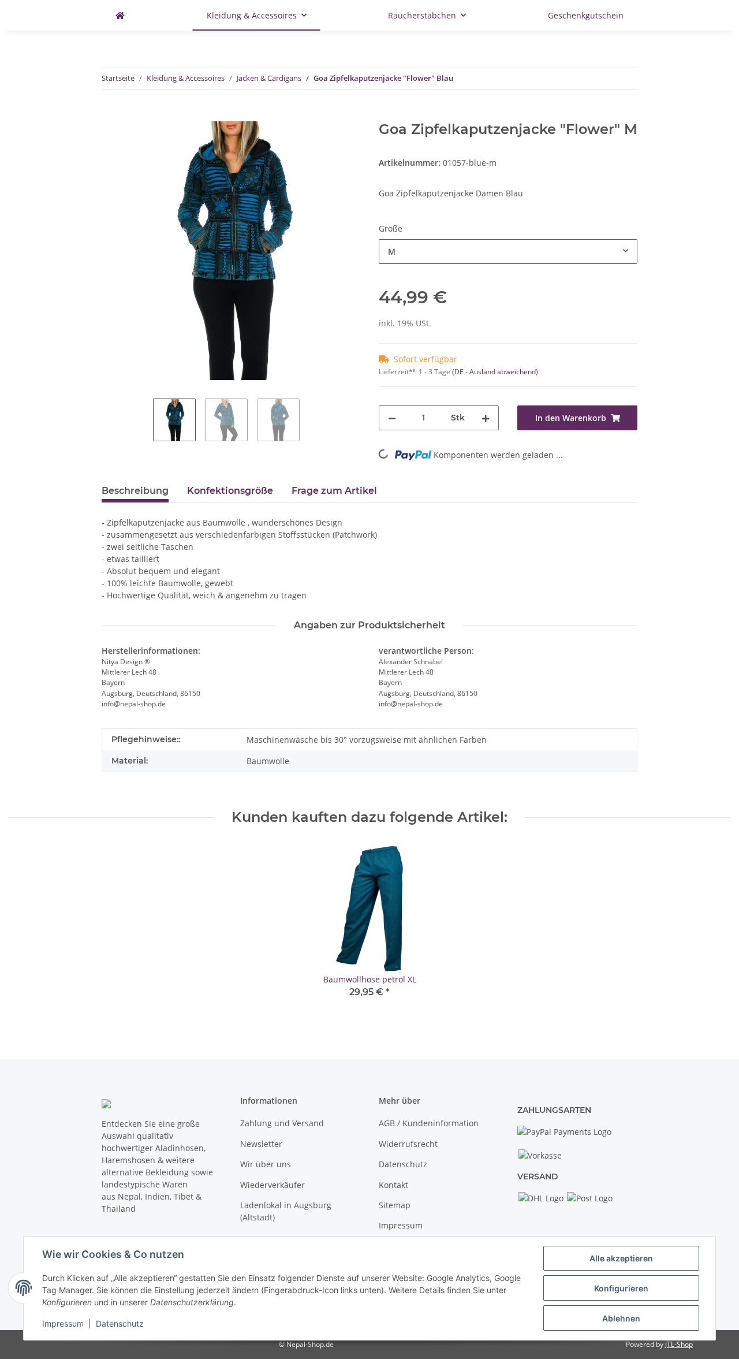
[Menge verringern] (392, 418)
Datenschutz (403, 1164)
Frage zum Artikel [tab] (334, 490)
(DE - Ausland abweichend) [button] (495, 372)
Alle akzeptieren (621, 1258)
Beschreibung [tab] (135, 490)
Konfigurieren (621, 1288)
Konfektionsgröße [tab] (230, 490)
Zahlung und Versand (282, 1123)
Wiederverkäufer (272, 1184)
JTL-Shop (679, 1344)
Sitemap (394, 1205)
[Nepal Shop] (120, 15)
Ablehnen (621, 1318)
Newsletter (261, 1143)
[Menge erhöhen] (485, 418)
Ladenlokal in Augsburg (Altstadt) (285, 1211)
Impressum (401, 1225)
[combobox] (508, 251)
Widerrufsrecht (408, 1143)
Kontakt (393, 1184)
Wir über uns (265, 1164)
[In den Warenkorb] (111, 115)
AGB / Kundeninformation (429, 1123)
